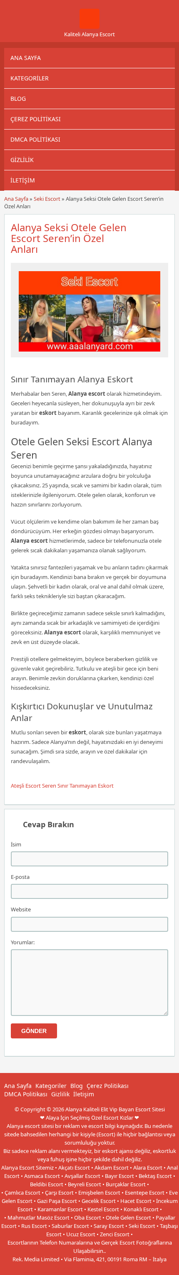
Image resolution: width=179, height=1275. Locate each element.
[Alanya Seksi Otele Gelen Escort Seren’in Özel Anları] (89, 353)
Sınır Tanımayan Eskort (85, 785)
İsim (16, 844)
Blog (18, 98)
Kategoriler (29, 78)
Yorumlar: (23, 942)
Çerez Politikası (35, 119)
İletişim (22, 180)
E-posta (20, 877)
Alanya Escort (107, 1267)
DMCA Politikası (35, 139)
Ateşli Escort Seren (33, 785)
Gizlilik (22, 160)
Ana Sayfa (25, 58)
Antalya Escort (72, 1267)
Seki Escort (47, 198)
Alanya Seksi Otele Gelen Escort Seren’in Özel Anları (69, 238)
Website (21, 909)
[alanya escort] (89, 26)
